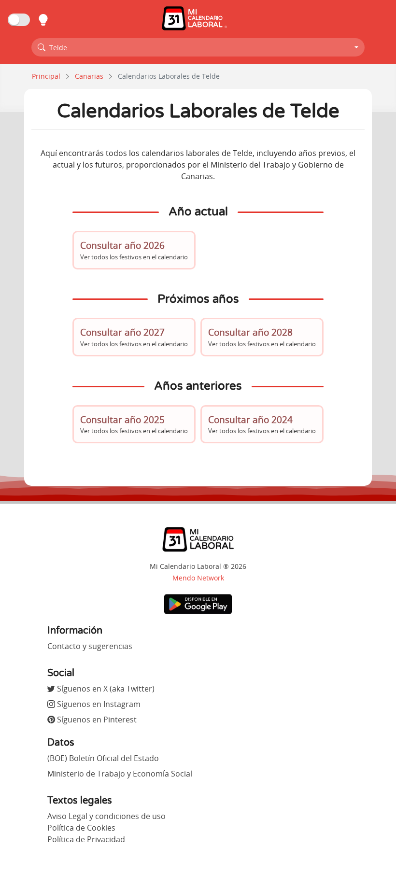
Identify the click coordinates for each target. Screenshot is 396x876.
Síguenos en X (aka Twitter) (105, 688)
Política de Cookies (81, 827)
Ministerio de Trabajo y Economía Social (119, 773)
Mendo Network (198, 577)
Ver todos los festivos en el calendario (134, 250)
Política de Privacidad (86, 839)
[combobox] (198, 47)
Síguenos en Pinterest (96, 719)
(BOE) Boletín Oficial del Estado (103, 758)
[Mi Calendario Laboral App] (198, 603)
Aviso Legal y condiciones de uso (106, 816)
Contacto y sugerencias (89, 646)
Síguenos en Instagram (98, 704)
